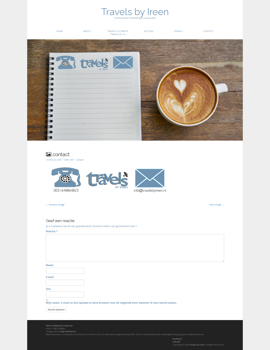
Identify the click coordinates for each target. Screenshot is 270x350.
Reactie (52, 231)
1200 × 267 (69, 159)
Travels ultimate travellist (117, 33)
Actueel (149, 31)
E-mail (50, 277)
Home (59, 31)
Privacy (178, 31)
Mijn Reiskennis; (68, 331)
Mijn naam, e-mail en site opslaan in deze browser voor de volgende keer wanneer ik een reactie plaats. (111, 302)
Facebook (177, 338)
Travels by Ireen (135, 11)
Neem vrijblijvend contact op (59, 325)
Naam (50, 265)
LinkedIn (176, 341)
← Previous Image (55, 204)
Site (48, 289)
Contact (208, 31)
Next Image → (216, 204)
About (87, 31)
